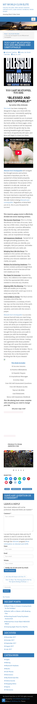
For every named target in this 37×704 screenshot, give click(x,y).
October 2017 (10, 640)
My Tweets (6, 597)
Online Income (10, 681)
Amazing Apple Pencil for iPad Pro (17, 627)
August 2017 (10, 646)
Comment (7, 513)
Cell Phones (9, 672)
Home (5, 33)
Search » (6, 591)
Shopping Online (11, 684)
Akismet (16, 541)
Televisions (9, 690)
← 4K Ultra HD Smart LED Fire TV (15, 577)
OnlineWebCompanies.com (21, 699)
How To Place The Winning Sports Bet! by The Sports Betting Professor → (18, 581)
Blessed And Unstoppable (13, 315)
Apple (7, 659)
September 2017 (11, 643)
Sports (8, 687)
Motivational (27, 489)
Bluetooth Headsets (12, 665)
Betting (8, 663)
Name (5, 546)
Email (5, 553)
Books (22, 52)
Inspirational (16, 489)
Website (6, 560)
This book (7, 108)
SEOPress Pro (16, 701)
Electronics (9, 675)
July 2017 (9, 649)
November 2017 (11, 637)
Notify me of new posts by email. (17, 568)
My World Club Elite (14, 33)
